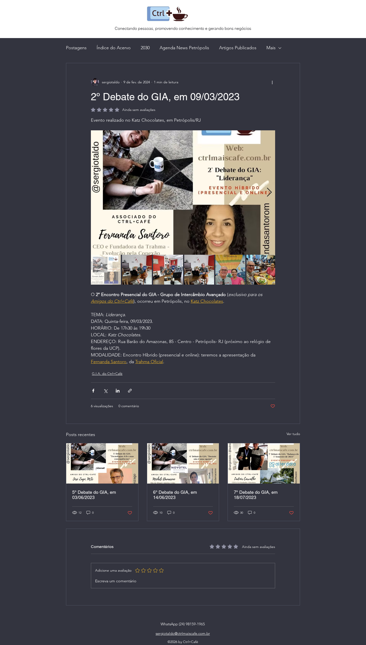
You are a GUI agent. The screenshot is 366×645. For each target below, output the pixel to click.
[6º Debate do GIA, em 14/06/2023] (183, 463)
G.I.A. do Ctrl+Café (107, 373)
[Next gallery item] (269, 193)
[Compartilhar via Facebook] (93, 390)
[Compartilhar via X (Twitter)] (105, 390)
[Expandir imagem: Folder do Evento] (183, 192)
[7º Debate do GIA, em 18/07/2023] (264, 463)
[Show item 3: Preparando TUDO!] (168, 270)
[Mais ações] (272, 82)
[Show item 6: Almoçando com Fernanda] (261, 270)
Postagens (76, 47)
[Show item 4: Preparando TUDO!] (199, 270)
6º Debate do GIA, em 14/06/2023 (175, 495)
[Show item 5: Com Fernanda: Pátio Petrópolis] (230, 270)
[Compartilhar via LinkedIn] (117, 390)
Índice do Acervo (114, 47)
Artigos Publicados (237, 47)
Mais (271, 47)
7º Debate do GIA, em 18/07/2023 (256, 495)
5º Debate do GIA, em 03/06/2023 (94, 495)
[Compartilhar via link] (129, 390)
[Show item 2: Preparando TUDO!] (137, 270)
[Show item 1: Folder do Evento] (106, 270)
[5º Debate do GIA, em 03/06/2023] (102, 463)
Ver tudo (293, 434)
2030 (145, 47)
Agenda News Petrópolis (184, 47)
